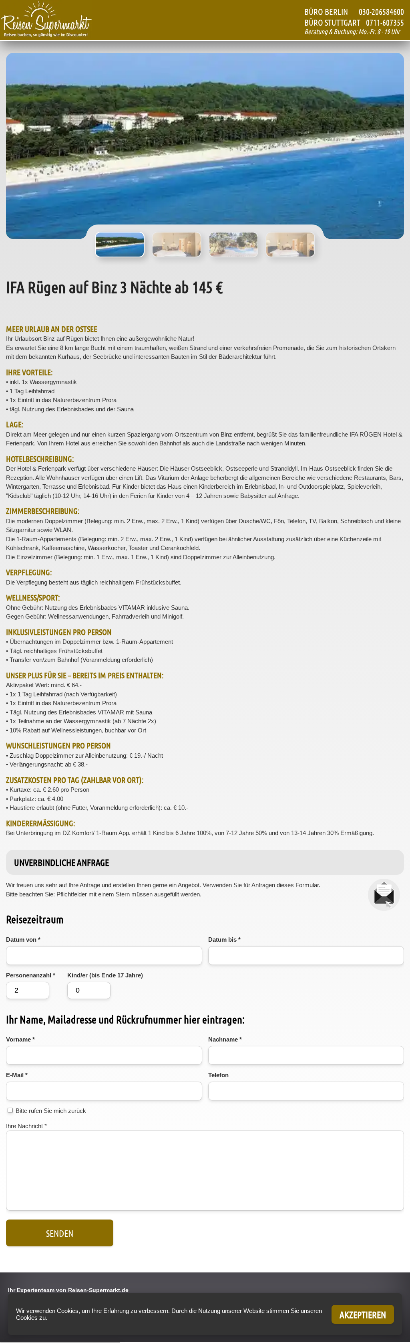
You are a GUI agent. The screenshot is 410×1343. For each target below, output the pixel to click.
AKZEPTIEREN (363, 1314)
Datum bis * (224, 939)
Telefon (218, 1075)
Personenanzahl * (30, 975)
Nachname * (225, 1039)
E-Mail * (17, 1075)
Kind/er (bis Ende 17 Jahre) (105, 975)
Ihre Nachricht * (26, 1126)
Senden (59, 1233)
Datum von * (23, 939)
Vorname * (20, 1039)
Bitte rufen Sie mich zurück (51, 1110)
